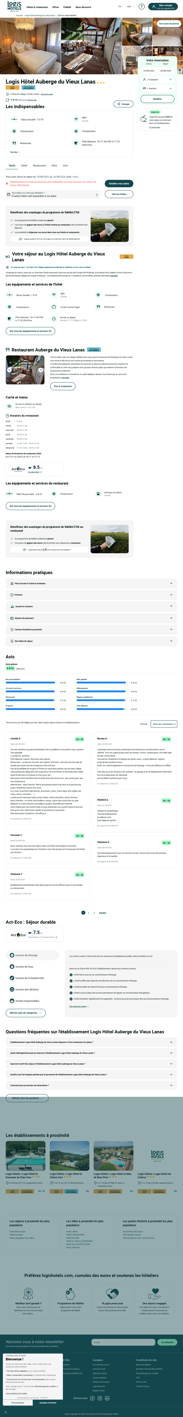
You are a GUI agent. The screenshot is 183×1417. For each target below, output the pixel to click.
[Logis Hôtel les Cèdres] (157, 1155)
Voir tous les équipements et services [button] (30, 331)
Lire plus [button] (114, 275)
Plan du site (141, 1381)
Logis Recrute (99, 1386)
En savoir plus (33, 472)
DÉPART (165, 64)
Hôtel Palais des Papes (133, 1231)
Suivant (100, 912)
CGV (138, 1377)
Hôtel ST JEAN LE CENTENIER (79, 1241)
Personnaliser (17, 1402)
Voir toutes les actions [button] (77, 1006)
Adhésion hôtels (100, 1373)
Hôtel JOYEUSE (73, 1247)
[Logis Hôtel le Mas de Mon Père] (113, 1155)
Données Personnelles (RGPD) (149, 1369)
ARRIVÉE (148, 64)
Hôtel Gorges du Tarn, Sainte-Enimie (138, 1238)
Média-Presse (99, 1390)
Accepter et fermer (47, 1402)
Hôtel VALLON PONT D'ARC (78, 1244)
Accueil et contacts (24, 606)
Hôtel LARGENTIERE (75, 1234)
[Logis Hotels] (14, 6)
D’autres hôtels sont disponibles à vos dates (34, 194)
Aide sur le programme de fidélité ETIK (65, 1373)
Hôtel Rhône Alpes (17, 1231)
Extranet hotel (99, 1369)
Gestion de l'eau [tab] (24, 966)
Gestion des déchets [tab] (27, 989)
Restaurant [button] (39, 165)
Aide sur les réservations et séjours (64, 1369)
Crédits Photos (142, 1386)
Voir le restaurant (63, 386)
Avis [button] (65, 165)
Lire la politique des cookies (16, 1393)
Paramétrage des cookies (147, 1373)
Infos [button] (54, 165)
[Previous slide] (9, 370)
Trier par (143, 724)
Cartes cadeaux (100, 1377)
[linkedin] (107, 1398)
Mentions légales (143, 1364)
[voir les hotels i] (102, 194)
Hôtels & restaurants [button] (37, 7)
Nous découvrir (83, 7)
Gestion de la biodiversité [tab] (29, 978)
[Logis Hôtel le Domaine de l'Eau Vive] (25, 1155)
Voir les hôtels (119, 194)
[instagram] (99, 1398)
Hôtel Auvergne (16, 1234)
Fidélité (67, 7)
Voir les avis (31, 100)
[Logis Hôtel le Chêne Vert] (69, 1155)
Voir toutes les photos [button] (169, 23)
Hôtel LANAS (72, 1231)
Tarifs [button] (12, 165)
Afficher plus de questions (25, 1098)
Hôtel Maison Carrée (132, 1234)
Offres (55, 7)
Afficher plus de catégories (23, 1012)
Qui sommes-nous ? (101, 1364)
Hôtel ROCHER (72, 1238)
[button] (5, 1412)
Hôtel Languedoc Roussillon (21, 1238)
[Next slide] (40, 370)
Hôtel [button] (24, 165)
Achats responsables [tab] (27, 1001)
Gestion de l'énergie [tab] (26, 955)
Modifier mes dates (119, 183)
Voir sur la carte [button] (47, 94)
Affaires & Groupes (101, 1381)
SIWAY (116, 1414)
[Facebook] (92, 1398)
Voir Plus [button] (13, 152)
